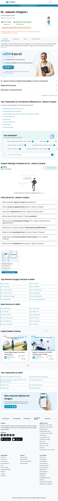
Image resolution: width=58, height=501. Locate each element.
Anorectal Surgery (8, 127)
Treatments (16, 39)
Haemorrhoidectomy (9, 122)
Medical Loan (43, 469)
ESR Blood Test (44, 429)
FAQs (25, 39)
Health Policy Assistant (46, 484)
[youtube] (13, 435)
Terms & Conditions (25, 461)
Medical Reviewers (6, 469)
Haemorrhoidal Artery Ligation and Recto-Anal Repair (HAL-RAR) (21, 114)
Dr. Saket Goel (34, 311)
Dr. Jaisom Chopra (7, 293)
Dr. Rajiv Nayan (6, 286)
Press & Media (4, 467)
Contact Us (4, 459)
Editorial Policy (24, 463)
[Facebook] (2, 435)
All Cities (42, 480)
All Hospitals (43, 459)
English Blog (43, 473)
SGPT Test (42, 441)
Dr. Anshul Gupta (6, 308)
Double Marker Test (45, 431)
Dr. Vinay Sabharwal (36, 290)
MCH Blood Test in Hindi (46, 427)
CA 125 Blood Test (44, 437)
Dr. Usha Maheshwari (36, 296)
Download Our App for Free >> (29, 5)
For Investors (4, 461)
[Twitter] (5, 435)
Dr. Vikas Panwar (35, 308)
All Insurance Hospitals (46, 482)
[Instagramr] (10, 435)
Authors (3, 471)
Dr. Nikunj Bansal (35, 293)
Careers (3, 473)
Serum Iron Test (44, 445)
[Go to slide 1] (27, 365)
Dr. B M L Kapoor (35, 318)
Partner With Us (5, 463)
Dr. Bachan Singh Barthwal (38, 299)
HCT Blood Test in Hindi (46, 433)
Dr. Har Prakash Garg (7, 318)
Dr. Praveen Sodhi (35, 314)
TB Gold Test (43, 435)
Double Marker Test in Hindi (47, 449)
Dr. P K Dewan (34, 324)
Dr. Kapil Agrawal (6, 299)
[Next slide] (47, 331)
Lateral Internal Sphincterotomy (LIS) (13, 108)
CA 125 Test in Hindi (45, 439)
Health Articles (36, 39)
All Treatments (44, 463)
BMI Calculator (44, 471)
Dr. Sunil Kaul (5, 311)
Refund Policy (23, 459)
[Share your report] (5, 154)
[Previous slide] (44, 331)
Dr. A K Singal (5, 283)
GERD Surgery (7, 124)
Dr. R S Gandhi (34, 283)
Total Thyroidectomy (9, 116)
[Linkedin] (7, 435)
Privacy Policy (23, 457)
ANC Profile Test (44, 443)
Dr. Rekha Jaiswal (6, 314)
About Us (3, 457)
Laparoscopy (6, 119)
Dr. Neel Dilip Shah (6, 321)
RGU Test (42, 447)
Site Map (3, 475)
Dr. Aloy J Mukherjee (7, 324)
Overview (5, 39)
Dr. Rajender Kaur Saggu (8, 296)
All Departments (44, 465)
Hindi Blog (42, 475)
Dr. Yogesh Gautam (7, 290)
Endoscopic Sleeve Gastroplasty (12, 111)
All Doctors (43, 457)
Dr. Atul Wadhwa (35, 286)
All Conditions (43, 461)
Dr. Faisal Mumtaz (35, 321)
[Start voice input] (52, 154)
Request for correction (48, 95)
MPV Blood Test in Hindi (46, 425)
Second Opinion (44, 467)
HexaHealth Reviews (45, 478)
